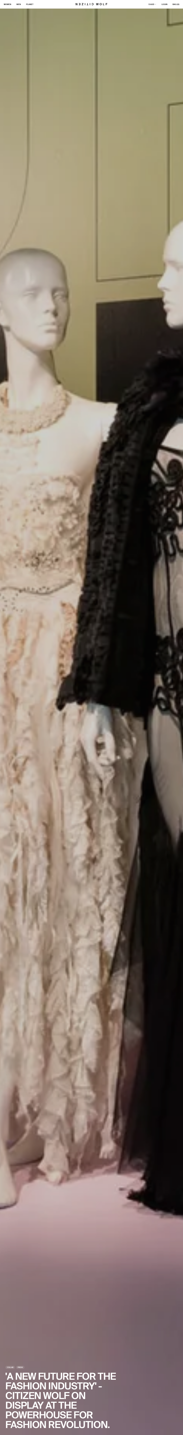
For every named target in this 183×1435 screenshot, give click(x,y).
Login (164, 4)
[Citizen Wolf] (91, 4)
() (176, 4)
